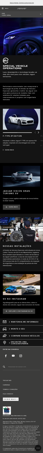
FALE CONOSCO (8, 394)
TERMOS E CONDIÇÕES (10, 389)
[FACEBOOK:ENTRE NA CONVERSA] (6, 356)
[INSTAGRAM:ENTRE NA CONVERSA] (21, 356)
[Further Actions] (38, 448)
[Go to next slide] (38, 132)
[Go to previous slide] (35, 132)
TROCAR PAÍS (7, 380)
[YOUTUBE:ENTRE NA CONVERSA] (13, 356)
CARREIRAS (6, 385)
